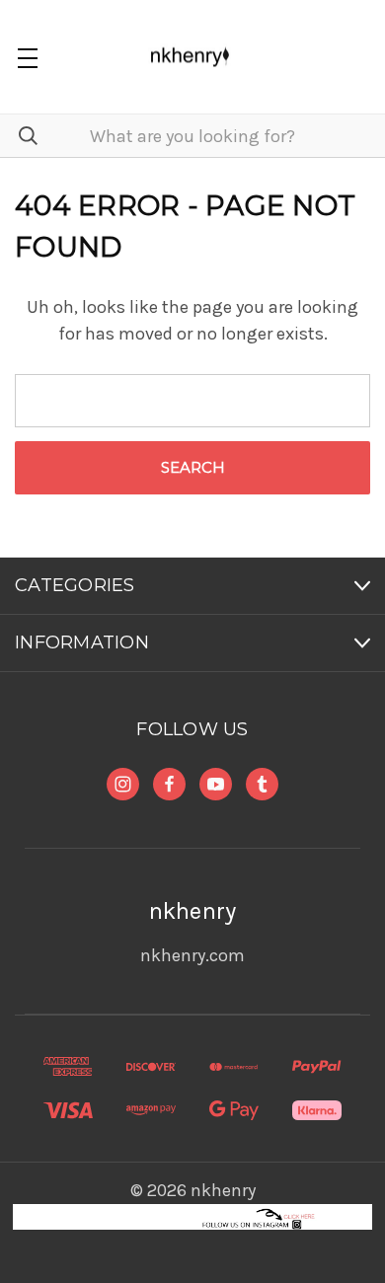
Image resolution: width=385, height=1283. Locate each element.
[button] (193, 1217)
